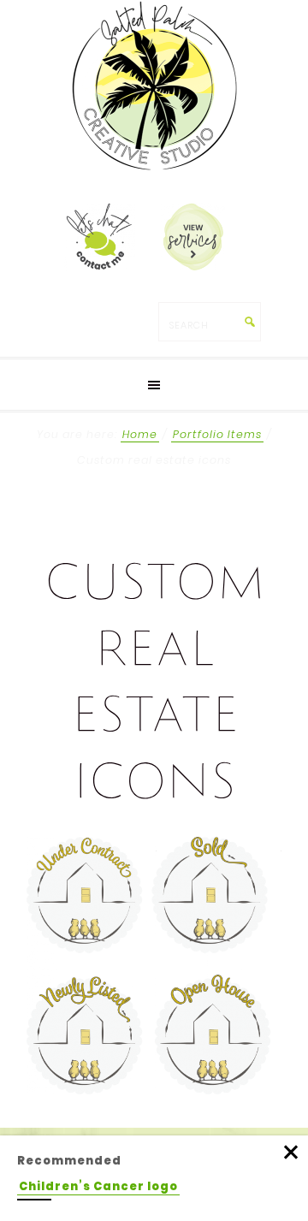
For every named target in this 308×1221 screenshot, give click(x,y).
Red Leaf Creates (154, 85)
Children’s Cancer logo (98, 1186)
